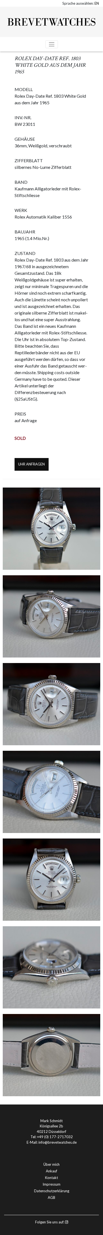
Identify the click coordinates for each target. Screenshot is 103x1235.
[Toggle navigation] (51, 44)
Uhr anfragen (31, 464)
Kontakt (51, 1177)
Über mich (51, 1164)
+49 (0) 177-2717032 (55, 1137)
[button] (96, 3)
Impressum (51, 1184)
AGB (51, 1197)
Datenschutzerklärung (51, 1191)
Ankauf (51, 1171)
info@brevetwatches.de (57, 1142)
